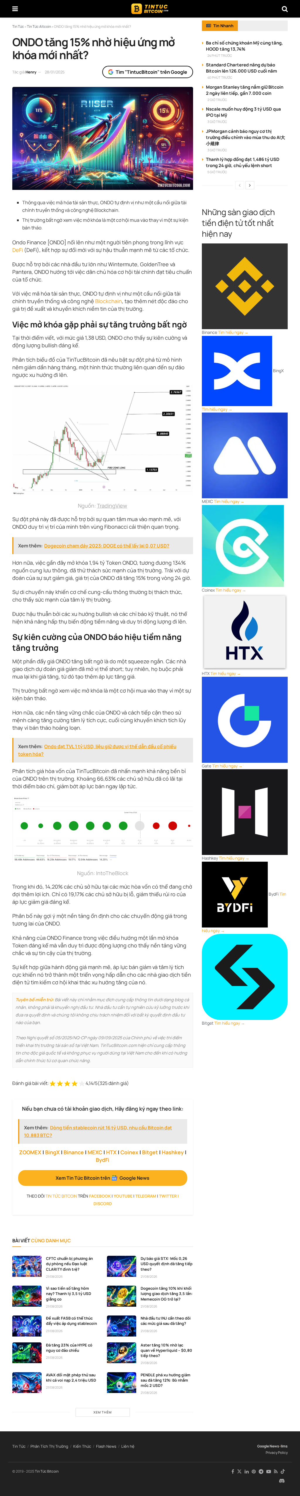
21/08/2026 (54, 1276)
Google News (268, 1446)
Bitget (150, 1152)
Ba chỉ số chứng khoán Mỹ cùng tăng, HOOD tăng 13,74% (244, 46)
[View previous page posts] (239, 185)
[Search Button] (285, 9)
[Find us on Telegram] (261, 1471)
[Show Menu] (15, 9)
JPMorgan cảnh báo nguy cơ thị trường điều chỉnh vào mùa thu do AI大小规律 (245, 137)
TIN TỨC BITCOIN (61, 1196)
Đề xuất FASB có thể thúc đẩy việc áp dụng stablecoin (71, 1320)
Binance (74, 1152)
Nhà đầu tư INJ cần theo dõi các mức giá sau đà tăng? (166, 1320)
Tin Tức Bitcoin (47, 1471)
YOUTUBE (123, 1196)
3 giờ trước (217, 121)
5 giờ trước (217, 172)
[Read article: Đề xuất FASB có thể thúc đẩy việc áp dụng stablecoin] (27, 1326)
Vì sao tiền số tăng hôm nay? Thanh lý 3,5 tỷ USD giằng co (68, 1293)
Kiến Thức (82, 1446)
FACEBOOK (100, 1196)
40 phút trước (219, 77)
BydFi (102, 1159)
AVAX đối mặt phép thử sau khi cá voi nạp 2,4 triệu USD (71, 1377)
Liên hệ (127, 1446)
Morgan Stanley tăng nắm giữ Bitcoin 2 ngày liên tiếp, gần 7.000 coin (244, 90)
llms (284, 1446)
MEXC (95, 1152)
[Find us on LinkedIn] (247, 1471)
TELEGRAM (145, 1196)
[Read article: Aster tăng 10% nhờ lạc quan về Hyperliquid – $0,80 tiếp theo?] (121, 1352)
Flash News (106, 1446)
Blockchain (108, 301)
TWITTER (168, 1196)
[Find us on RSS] (276, 1471)
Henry (30, 72)
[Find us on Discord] (282, 1481)
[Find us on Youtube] (268, 1471)
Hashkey (173, 1152)
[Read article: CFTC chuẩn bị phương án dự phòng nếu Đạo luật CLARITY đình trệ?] (27, 1266)
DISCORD (102, 1203)
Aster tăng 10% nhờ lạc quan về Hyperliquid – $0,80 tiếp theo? (166, 1350)
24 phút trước (219, 55)
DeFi (17, 249)
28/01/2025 (55, 72)
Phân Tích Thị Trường (49, 1446)
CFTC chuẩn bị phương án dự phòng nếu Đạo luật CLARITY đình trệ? (69, 1264)
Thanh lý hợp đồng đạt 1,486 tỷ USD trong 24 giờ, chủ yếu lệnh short (242, 162)
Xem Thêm (102, 1412)
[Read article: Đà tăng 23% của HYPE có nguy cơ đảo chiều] (27, 1352)
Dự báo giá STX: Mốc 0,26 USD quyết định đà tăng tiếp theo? (166, 1264)
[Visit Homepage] (149, 9)
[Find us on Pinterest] (254, 1471)
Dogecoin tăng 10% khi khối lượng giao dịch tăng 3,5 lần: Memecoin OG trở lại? (166, 1293)
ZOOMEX (30, 1152)
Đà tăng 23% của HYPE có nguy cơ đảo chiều (69, 1347)
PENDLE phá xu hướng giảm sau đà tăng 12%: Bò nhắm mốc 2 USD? (165, 1380)
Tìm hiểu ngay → (233, 332)
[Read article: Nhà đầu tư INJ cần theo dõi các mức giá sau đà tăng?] (121, 1326)
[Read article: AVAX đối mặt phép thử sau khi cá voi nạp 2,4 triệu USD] (27, 1382)
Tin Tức (18, 1446)
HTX (111, 1152)
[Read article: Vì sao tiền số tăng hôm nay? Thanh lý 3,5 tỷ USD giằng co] (27, 1296)
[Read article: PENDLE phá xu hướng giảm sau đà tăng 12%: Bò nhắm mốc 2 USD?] (121, 1382)
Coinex (129, 1152)
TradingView (112, 505)
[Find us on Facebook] (232, 1471)
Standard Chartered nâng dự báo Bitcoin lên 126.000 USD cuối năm (241, 68)
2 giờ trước (217, 99)
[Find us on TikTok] (283, 1471)
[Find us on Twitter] (239, 1471)
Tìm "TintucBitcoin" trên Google (151, 72)
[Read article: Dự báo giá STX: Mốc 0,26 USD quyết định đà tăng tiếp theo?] (121, 1266)
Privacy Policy (277, 1452)
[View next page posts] (250, 185)
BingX (52, 1152)
